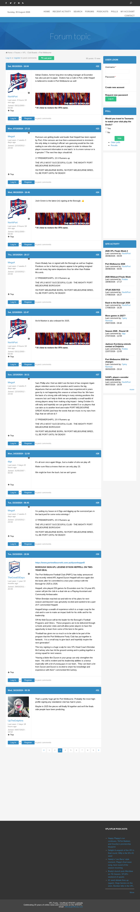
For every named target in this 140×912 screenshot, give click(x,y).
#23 (97, 128)
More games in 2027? (115, 315)
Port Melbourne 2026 (115, 264)
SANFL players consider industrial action (117, 378)
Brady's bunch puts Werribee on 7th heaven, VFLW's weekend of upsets (120, 874)
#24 (97, 192)
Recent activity (62, 11)
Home (47, 11)
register (17, 58)
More (132, 892)
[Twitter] (11, 2)
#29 (97, 503)
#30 (97, 554)
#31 (97, 690)
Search (78, 11)
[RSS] (23, 2)
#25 (97, 254)
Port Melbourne (45, 53)
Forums (89, 11)
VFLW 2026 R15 (112, 290)
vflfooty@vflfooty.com (74, 907)
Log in (8, 58)
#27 (97, 374)
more (132, 389)
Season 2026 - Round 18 (116, 331)
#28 (97, 453)
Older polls (115, 142)
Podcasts (102, 11)
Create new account (114, 87)
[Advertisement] (119, 195)
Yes (109, 128)
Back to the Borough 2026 (117, 303)
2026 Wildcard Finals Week (118, 277)
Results (114, 145)
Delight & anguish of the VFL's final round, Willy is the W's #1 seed (121, 853)
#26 (97, 312)
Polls (114, 11)
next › (99, 750)
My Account (128, 11)
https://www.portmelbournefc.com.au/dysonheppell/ (60, 562)
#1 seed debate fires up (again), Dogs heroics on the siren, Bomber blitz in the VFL (121, 883)
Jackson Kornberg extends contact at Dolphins (118, 345)
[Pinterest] (19, 2)
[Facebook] (7, 2)
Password (110, 77)
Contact (130, 15)
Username (110, 67)
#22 (97, 66)
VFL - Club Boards (30, 53)
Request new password (116, 95)
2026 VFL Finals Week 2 (116, 251)
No (108, 132)
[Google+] (15, 2)
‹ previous (44, 750)
